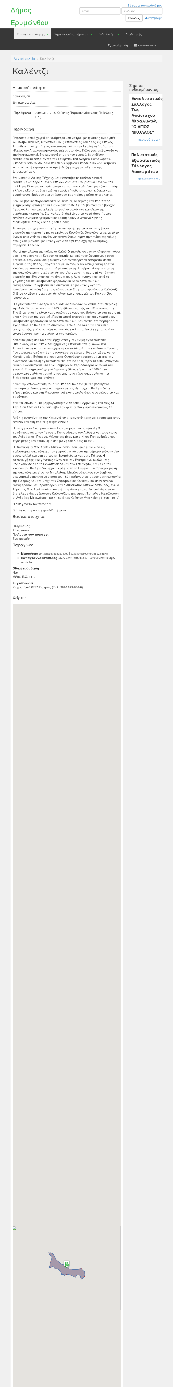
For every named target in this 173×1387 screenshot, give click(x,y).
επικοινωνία (146, 45)
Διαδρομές (134, 34)
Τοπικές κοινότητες (31, 34)
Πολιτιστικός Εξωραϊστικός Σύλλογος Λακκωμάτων (145, 163)
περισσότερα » (149, 139)
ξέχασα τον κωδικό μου (145, 5)
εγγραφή (154, 18)
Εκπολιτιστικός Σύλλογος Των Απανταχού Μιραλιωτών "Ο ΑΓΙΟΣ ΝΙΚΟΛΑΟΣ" (147, 115)
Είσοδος (134, 18)
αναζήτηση (119, 45)
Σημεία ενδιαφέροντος (72, 34)
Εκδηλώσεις (108, 34)
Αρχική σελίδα (24, 58)
